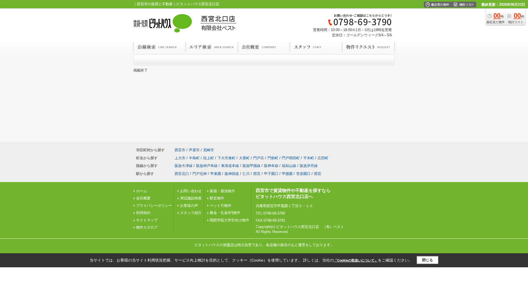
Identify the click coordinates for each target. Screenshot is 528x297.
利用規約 (143, 213)
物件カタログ (147, 227)
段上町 (208, 158)
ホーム (141, 191)
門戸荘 (258, 158)
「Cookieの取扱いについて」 (356, 260)
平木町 (308, 158)
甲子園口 (271, 174)
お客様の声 (189, 206)
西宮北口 (182, 174)
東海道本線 (230, 166)
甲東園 (215, 174)
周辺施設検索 (191, 198)
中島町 (194, 158)
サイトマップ (147, 220)
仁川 (246, 174)
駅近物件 (217, 198)
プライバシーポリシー (154, 206)
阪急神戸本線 (207, 166)
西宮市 (180, 150)
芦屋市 (194, 150)
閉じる (427, 260)
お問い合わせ (191, 191)
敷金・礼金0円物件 (225, 213)
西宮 (256, 174)
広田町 (323, 158)
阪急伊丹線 (309, 166)
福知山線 (289, 166)
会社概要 (143, 198)
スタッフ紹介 (191, 213)
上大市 (180, 158)
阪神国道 (232, 174)
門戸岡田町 (291, 158)
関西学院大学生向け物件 (229, 220)
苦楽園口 (303, 174)
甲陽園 (287, 174)
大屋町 (244, 158)
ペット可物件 (220, 206)
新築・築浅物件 (222, 191)
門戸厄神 (200, 174)
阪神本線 (271, 166)
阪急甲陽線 (251, 166)
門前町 (273, 158)
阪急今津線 (184, 166)
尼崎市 (208, 150)
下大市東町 (226, 158)
